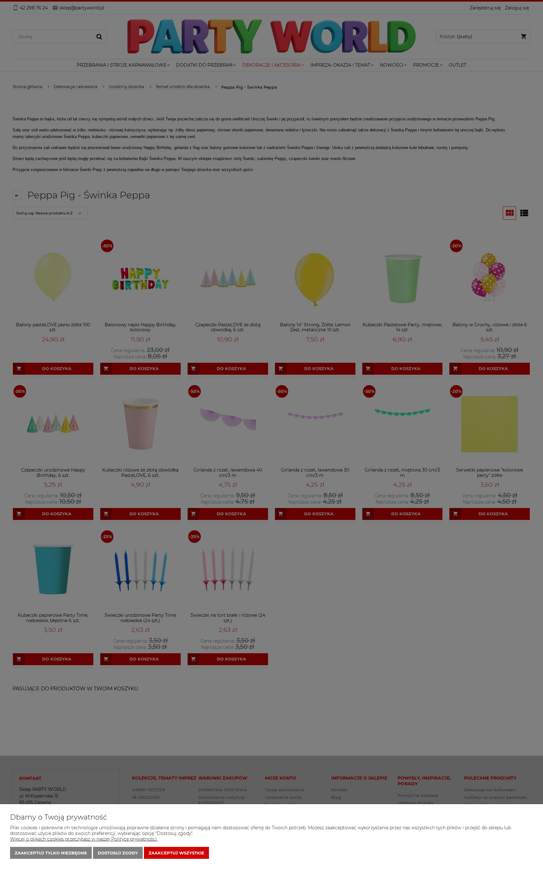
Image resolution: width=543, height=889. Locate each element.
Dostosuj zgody (118, 852)
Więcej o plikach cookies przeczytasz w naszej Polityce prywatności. (84, 839)
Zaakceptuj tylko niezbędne (51, 852)
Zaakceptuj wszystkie (176, 852)
